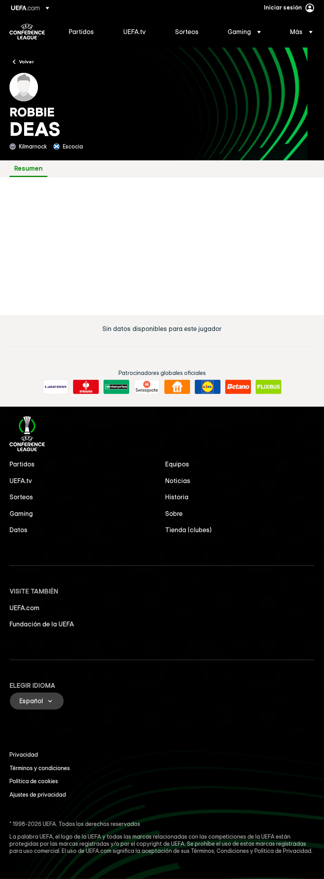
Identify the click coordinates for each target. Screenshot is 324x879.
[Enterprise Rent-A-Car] (116, 387)
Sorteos (21, 496)
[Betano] (238, 387)
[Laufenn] (55, 387)
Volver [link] (26, 61)
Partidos (22, 464)
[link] (81, 31)
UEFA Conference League (27, 32)
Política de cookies (33, 781)
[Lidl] (207, 387)
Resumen (28, 168)
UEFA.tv (20, 480)
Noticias (177, 480)
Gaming (21, 513)
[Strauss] (86, 387)
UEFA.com (24, 607)
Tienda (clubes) (188, 529)
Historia (176, 496)
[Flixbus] (268, 387)
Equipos (177, 464)
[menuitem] (86, 31)
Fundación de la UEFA (41, 624)
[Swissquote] (147, 387)
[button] (244, 31)
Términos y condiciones (39, 768)
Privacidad (23, 755)
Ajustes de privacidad (37, 794)
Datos (18, 529)
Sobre (174, 513)
